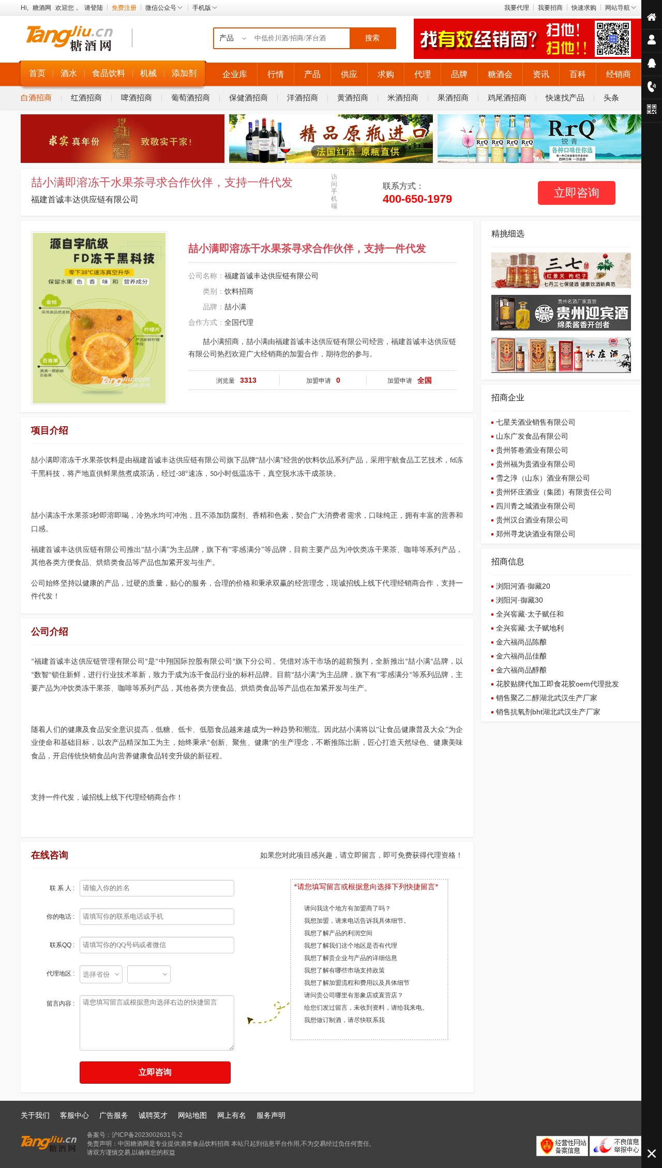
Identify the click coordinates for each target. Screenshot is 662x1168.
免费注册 (124, 7)
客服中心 (74, 1115)
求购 (386, 74)
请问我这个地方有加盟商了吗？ (347, 908)
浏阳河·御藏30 (519, 600)
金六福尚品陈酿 (521, 642)
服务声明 (271, 1115)
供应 (349, 74)
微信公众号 (160, 7)
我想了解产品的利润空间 (338, 933)
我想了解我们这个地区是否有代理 (350, 945)
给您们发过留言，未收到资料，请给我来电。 (366, 1007)
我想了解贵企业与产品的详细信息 (350, 958)
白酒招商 (36, 97)
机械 (148, 73)
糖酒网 (42, 7)
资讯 (541, 74)
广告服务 (113, 1115)
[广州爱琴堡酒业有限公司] (331, 160)
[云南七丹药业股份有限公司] (561, 286)
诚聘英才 (153, 1115)
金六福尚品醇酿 (521, 670)
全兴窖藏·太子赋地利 (530, 628)
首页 (37, 73)
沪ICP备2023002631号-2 (147, 1135)
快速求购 (583, 7)
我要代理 (516, 7)
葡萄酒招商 (190, 97)
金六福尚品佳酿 (521, 656)
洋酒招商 (302, 97)
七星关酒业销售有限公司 (536, 422)
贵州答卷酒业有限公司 (532, 450)
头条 (611, 97)
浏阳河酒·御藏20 (523, 586)
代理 (422, 74)
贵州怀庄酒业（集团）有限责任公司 (554, 492)
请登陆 (93, 7)
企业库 (234, 74)
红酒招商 (86, 97)
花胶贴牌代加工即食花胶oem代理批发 (557, 684)
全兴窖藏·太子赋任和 (530, 614)
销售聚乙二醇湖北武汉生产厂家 (546, 698)
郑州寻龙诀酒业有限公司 (536, 534)
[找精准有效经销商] (527, 57)
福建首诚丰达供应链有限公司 (85, 199)
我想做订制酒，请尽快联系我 (344, 1020)
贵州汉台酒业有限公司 (532, 520)
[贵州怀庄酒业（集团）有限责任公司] (561, 371)
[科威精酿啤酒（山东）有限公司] (539, 160)
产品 (312, 74)
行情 (275, 74)
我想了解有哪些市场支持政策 (344, 970)
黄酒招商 (352, 97)
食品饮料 (108, 73)
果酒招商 (453, 97)
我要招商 (550, 7)
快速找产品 (565, 97)
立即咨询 (576, 192)
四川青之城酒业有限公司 (536, 506)
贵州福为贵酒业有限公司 (536, 464)
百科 (577, 74)
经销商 (618, 74)
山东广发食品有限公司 (532, 436)
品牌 (459, 74)
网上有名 (231, 1115)
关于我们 (35, 1115)
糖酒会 (500, 74)
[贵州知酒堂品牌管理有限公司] (122, 160)
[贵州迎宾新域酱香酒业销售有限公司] (561, 328)
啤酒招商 (136, 97)
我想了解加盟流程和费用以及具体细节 (357, 982)
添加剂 (184, 73)
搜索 (372, 38)
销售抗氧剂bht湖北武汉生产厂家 (548, 712)
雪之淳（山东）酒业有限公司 (543, 478)
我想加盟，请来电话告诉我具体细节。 (357, 920)
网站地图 (192, 1115)
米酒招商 (402, 97)
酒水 (69, 73)
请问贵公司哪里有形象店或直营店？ (353, 995)
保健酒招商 (248, 97)
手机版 (201, 7)
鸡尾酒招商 (507, 97)
